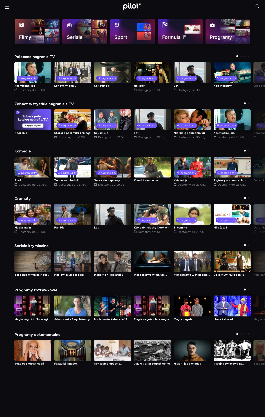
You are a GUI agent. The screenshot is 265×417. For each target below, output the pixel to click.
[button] (237, 56)
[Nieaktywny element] (37, 31)
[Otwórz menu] (7, 7)
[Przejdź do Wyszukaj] (257, 6)
